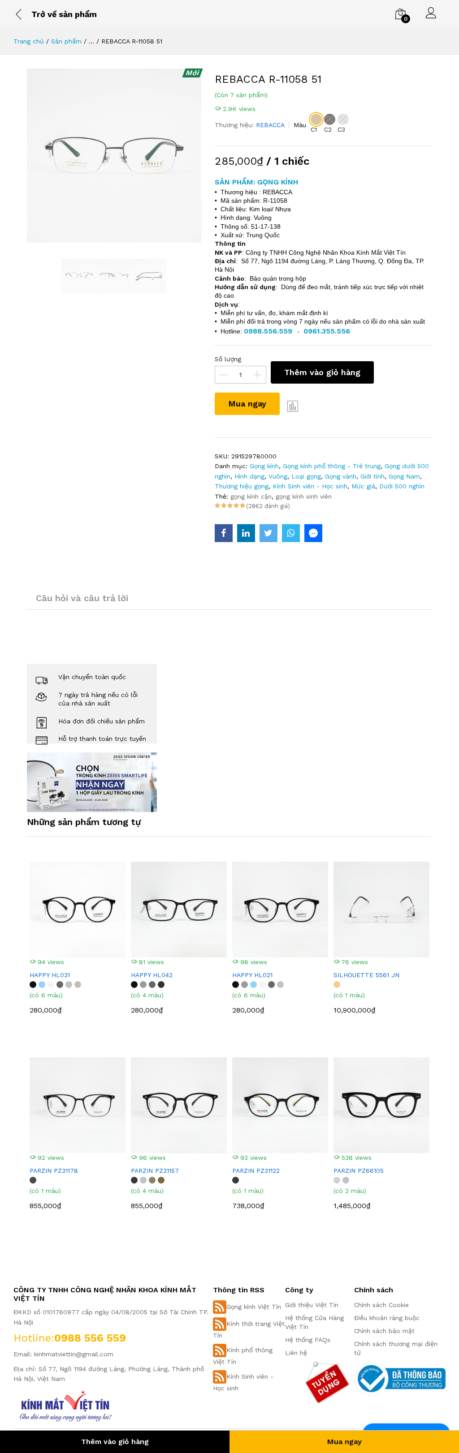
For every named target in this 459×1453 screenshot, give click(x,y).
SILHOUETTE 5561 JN (366, 975)
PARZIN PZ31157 (155, 1170)
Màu (300, 125)
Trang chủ (28, 41)
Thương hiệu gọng (241, 486)
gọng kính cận (251, 496)
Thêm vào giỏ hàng (322, 372)
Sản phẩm (66, 41)
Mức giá (363, 486)
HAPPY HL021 (252, 975)
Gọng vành (340, 476)
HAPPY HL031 (50, 975)
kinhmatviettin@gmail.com (73, 1354)
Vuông (277, 476)
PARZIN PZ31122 (256, 1170)
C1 (314, 129)
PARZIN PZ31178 (54, 1170)
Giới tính (372, 476)
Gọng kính (264, 466)
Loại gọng (306, 476)
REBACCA (270, 124)
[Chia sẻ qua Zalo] (313, 533)
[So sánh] (293, 406)
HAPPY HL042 (152, 975)
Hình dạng (249, 476)
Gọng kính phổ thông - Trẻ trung (332, 466)
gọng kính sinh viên (304, 496)
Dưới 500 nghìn (401, 486)
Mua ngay (247, 403)
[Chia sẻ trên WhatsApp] (291, 533)
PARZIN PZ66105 (358, 1170)
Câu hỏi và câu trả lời (82, 598)
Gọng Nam (404, 476)
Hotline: (33, 1338)
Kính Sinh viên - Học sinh (310, 486)
